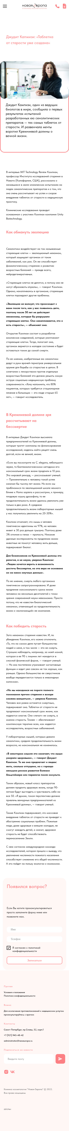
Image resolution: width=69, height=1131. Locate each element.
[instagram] (6, 1071)
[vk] (12, 1071)
